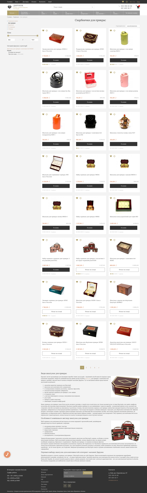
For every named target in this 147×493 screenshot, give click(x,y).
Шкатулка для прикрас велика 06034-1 (55, 216)
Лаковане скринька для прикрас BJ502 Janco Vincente (55, 301)
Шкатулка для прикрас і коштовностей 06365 (20, 49)
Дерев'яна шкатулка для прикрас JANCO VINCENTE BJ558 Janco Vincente (123, 343)
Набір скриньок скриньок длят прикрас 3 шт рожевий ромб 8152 (56, 259)
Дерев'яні (11, 25)
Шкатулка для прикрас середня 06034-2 (123, 175)
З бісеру (10, 29)
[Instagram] (69, 485)
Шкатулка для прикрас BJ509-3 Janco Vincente (88, 301)
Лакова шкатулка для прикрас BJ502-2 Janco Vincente (54, 50)
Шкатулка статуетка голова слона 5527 (122, 133)
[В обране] (43, 31)
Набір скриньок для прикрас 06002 (87, 216)
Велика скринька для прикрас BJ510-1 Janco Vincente (54, 343)
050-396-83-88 (126, 6)
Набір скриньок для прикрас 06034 (87, 175)
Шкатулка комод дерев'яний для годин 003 (124, 216)
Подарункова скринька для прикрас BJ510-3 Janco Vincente (90, 50)
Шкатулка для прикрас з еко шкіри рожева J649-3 (124, 92)
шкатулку (88, 378)
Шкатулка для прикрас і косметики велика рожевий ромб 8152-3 (90, 92)
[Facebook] (65, 485)
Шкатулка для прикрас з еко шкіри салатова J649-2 (121, 50)
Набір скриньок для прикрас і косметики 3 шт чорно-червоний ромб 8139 (90, 259)
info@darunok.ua (113, 480)
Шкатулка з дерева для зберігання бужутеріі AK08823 (121, 301)
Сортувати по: (120, 26)
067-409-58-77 (126, 8)
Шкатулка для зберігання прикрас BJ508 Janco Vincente (89, 343)
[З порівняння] (47, 31)
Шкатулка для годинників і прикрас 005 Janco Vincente (55, 175)
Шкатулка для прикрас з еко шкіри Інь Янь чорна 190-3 (56, 92)
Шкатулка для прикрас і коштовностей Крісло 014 (89, 134)
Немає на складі (90, 269)
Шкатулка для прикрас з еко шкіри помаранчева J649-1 (53, 134)
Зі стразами (11, 27)
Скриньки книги (13, 21)
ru (131, 1)
